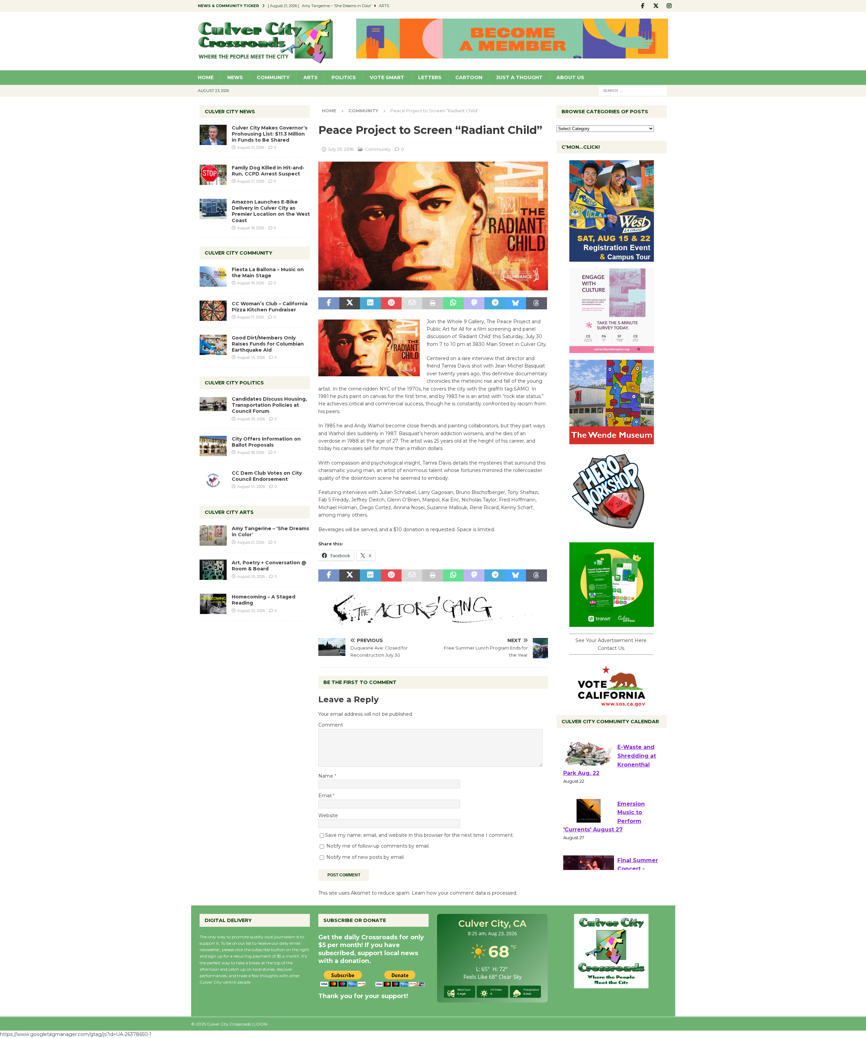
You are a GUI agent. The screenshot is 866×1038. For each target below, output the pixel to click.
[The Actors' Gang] (433, 621)
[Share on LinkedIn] (370, 303)
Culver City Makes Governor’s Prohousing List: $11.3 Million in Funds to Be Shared (269, 134)
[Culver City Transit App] (611, 623)
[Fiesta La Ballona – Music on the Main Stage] (213, 276)
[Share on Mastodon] (474, 303)
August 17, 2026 (250, 317)
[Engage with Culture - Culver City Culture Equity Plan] (611, 349)
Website (328, 815)
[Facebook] (643, 6)
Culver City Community (238, 253)
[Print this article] (432, 303)
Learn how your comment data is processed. (464, 893)
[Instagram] (669, 6)
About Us (570, 77)
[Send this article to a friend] (412, 303)
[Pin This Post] (391, 303)
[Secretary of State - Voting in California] (611, 703)
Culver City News (230, 112)
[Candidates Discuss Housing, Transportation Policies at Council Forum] (213, 406)
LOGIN (260, 1024)
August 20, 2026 (251, 419)
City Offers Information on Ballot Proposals (266, 442)
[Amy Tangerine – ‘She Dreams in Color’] (213, 535)
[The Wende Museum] (611, 441)
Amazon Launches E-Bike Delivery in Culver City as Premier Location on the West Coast (271, 211)
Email (325, 796)
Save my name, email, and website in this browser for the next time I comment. (419, 835)
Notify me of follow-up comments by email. (378, 846)
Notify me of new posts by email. (365, 857)
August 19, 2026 (250, 228)
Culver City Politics (234, 383)
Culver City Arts (229, 512)
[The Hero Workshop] (611, 532)
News (235, 77)
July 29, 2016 (341, 149)
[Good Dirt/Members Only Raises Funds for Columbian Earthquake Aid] (213, 345)
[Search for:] (633, 90)
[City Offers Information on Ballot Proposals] (213, 446)
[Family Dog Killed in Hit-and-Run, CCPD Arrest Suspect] (213, 175)
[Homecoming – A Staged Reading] (213, 604)
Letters (429, 77)
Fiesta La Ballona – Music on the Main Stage (268, 272)
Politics (344, 77)
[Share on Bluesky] (515, 303)
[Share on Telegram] (494, 303)
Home (205, 77)
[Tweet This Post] (349, 303)
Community (273, 77)
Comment (330, 725)
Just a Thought (519, 77)
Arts (310, 77)
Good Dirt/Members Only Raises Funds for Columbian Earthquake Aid (268, 344)
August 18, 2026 (250, 452)
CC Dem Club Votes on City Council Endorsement (267, 476)
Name (326, 776)
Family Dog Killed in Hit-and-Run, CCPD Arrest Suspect (268, 171)
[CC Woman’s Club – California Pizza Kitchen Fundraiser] (213, 311)
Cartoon (468, 77)
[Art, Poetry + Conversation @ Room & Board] (213, 570)
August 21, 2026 (250, 147)
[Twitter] (656, 6)
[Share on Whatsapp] (453, 303)
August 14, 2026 (251, 357)
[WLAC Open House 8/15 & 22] (611, 258)
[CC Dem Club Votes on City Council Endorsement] (213, 480)
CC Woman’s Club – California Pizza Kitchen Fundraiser (269, 307)
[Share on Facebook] (328, 303)
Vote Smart (387, 77)
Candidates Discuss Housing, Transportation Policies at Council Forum (269, 405)
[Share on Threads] (536, 303)
